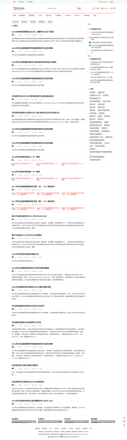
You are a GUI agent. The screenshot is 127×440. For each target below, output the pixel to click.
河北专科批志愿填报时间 (97, 157)
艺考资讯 (15, 22)
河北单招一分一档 (95, 95)
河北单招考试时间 (95, 160)
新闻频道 (22, 15)
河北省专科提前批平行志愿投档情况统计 (101, 152)
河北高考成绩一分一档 (96, 137)
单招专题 (30, 2)
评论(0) (41, 35)
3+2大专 (106, 143)
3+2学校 (67, 15)
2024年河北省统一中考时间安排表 (49, 421)
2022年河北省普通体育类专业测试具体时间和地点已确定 (34, 62)
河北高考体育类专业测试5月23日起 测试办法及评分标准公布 (35, 113)
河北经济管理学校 (95, 101)
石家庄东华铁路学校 (96, 134)
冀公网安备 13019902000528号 (70, 437)
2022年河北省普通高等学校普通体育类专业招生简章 (32, 79)
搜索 (79, 8)
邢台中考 (100, 119)
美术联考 (24, 22)
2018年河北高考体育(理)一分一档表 (26, 172)
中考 (40, 15)
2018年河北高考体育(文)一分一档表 (26, 157)
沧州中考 (92, 116)
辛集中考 (104, 128)
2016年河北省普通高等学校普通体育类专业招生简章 (32, 344)
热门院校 (21, 2)
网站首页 (41, 431)
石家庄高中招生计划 (96, 125)
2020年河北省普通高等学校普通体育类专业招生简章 (32, 129)
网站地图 (74, 431)
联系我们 (68, 431)
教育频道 (31, 15)
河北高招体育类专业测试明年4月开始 (26, 322)
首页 (14, 2)
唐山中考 (92, 119)
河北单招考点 (106, 131)
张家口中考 (101, 107)
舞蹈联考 (42, 22)
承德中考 (107, 125)
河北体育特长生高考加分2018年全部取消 (28, 382)
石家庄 (100, 116)
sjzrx (15, 35)
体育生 (50, 22)
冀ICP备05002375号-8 (54, 437)
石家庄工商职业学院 (96, 143)
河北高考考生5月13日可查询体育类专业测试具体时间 (33, 96)
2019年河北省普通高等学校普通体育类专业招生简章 (32, 143)
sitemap (85, 431)
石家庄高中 (101, 104)
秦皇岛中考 (109, 137)
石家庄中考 (101, 92)
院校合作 (56, 431)
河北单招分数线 (94, 128)
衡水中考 (92, 107)
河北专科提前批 (94, 131)
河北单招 (86, 15)
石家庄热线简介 (49, 431)
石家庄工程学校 (99, 146)
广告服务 (62, 431)
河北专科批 (93, 113)
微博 (114, 8)
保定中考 (92, 110)
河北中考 (48, 15)
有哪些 (106, 122)
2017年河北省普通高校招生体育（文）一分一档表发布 (33, 187)
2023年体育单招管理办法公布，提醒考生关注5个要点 (33, 32)
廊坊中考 (107, 116)
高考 (91, 146)
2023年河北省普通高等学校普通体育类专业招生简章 (32, 48)
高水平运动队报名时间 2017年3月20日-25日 (29, 216)
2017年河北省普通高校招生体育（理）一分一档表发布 (33, 201)
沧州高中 (92, 149)
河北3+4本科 (107, 101)
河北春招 (58, 15)
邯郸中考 (101, 113)
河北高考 (77, 15)
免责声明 (80, 431)
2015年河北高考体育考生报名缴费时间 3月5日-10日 (32, 401)
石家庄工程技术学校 (104, 110)
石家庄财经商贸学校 (96, 122)
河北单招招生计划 (95, 98)
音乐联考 (33, 22)
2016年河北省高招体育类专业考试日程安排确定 (30, 268)
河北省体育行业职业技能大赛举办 (25, 365)
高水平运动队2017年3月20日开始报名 (27, 235)
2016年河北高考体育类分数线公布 (25, 254)
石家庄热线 (41, 434)
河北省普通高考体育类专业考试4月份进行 (28, 306)
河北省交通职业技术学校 (97, 140)
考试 (94, 15)
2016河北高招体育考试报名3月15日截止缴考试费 (31, 287)
